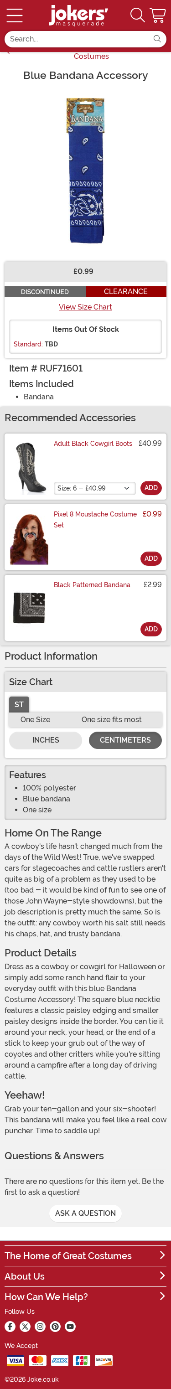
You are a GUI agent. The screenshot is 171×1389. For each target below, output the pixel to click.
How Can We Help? (46, 1296)
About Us (25, 1276)
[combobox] (76, 39)
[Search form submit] (157, 39)
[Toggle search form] (137, 15)
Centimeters (125, 740)
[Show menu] (14, 15)
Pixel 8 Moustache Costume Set (95, 520)
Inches (45, 740)
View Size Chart (85, 307)
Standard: (28, 344)
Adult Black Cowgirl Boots (93, 443)
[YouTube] (70, 1326)
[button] (158, 15)
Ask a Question (85, 1213)
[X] (25, 1326)
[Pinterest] (55, 1326)
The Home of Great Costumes (68, 1255)
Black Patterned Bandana (92, 585)
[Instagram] (40, 1326)
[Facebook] (10, 1326)
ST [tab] (19, 704)
